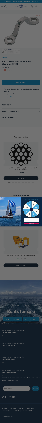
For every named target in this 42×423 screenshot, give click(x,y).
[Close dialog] (1, 197)
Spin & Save (31, 223)
